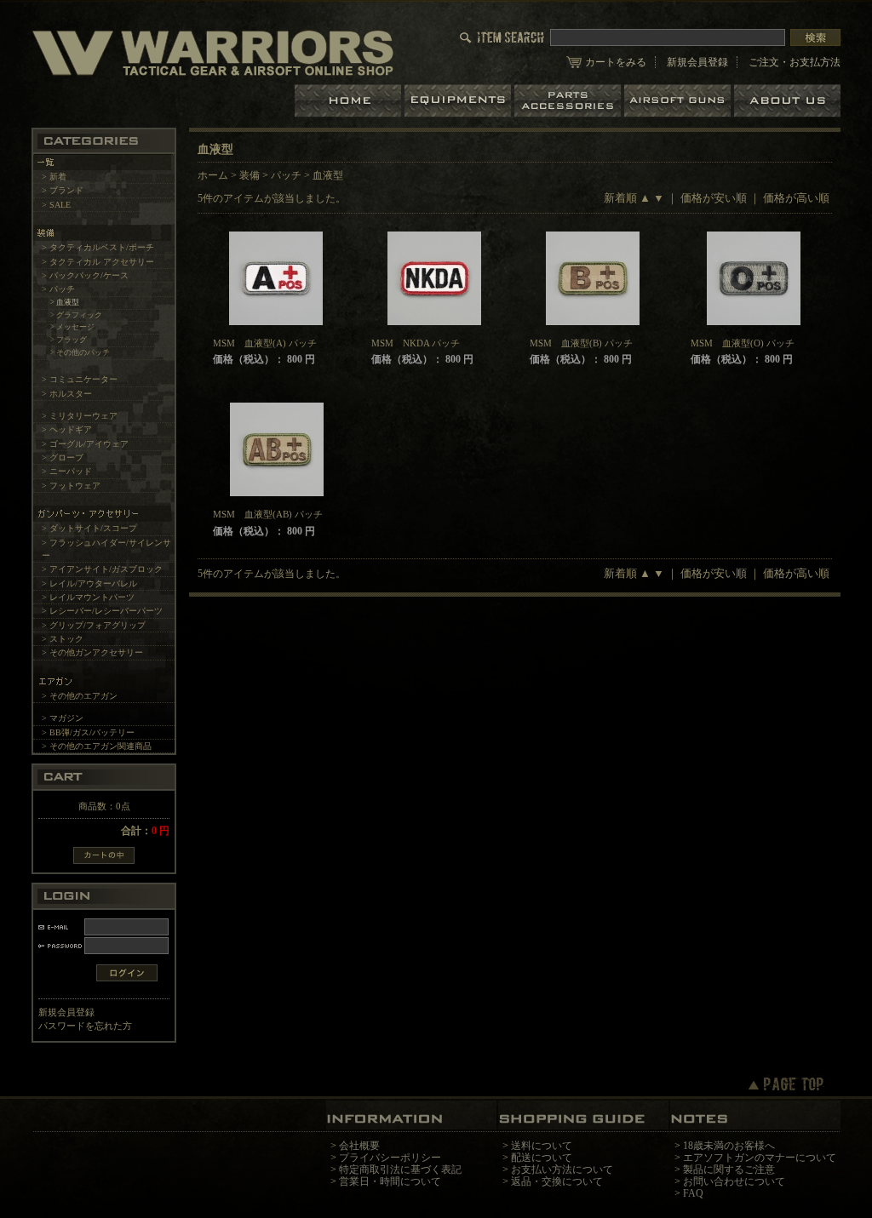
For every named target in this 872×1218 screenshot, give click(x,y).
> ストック (62, 638)
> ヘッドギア (67, 429)
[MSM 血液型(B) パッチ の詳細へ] (593, 278)
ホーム (349, 100)
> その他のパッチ (80, 352)
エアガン (679, 100)
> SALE (56, 204)
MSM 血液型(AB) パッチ (268, 514)
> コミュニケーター (80, 379)
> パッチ (58, 289)
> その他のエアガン (80, 695)
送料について (541, 1146)
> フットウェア (71, 485)
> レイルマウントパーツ (88, 597)
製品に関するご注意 (729, 1169)
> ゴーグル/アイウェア (85, 444)
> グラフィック (76, 315)
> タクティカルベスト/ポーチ (98, 247)
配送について (541, 1158)
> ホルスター (67, 393)
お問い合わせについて (734, 1181)
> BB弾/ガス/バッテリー (88, 732)
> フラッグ (68, 339)
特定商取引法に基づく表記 (400, 1169)
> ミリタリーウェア (80, 415)
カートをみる (615, 62)
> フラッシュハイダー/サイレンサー (106, 549)
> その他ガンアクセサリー (92, 652)
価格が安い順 (713, 198)
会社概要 (359, 1146)
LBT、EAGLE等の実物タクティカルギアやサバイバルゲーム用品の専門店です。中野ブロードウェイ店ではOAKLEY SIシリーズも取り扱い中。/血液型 (213, 52)
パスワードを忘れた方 (85, 1026)
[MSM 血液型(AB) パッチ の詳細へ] (276, 449)
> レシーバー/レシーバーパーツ (102, 610)
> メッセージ (72, 327)
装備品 (459, 100)
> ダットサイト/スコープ (89, 528)
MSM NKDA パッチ (415, 343)
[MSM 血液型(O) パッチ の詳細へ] (754, 278)
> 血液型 (64, 302)
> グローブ (62, 457)
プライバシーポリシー (390, 1158)
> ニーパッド (67, 471)
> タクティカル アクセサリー (98, 261)
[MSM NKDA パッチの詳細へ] (434, 278)
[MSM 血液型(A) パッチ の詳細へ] (276, 278)
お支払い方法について (562, 1169)
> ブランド (62, 190)
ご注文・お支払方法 (794, 62)
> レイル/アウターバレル (89, 583)
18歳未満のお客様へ (729, 1146)
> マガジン (62, 718)
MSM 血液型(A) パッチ (265, 343)
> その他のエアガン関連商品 (97, 746)
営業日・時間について (390, 1181)
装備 (249, 175)
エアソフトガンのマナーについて (759, 1158)
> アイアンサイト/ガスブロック (102, 569)
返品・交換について (557, 1181)
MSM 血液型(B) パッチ (581, 343)
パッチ (286, 175)
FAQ (693, 1193)
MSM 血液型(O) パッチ (743, 343)
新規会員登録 (697, 62)
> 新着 (54, 176)
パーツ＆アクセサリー (569, 100)
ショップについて (787, 100)
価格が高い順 (796, 198)
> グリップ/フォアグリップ (94, 625)
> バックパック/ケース (85, 275)
